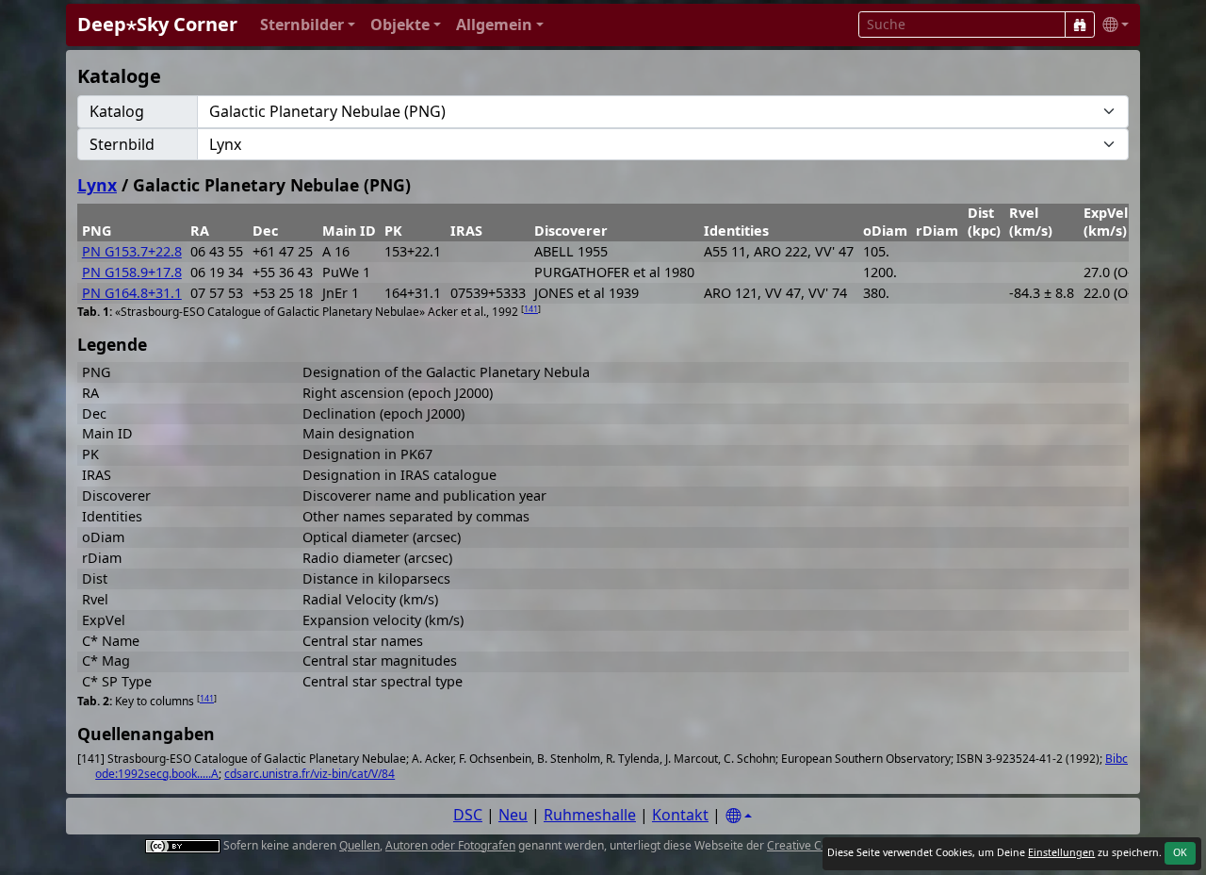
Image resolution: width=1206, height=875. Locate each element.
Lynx (97, 184)
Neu (513, 814)
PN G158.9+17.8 (132, 272)
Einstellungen (1061, 852)
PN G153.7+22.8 (132, 251)
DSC (467, 814)
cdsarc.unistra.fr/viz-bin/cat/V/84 (309, 774)
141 (531, 309)
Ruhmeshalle (590, 814)
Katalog (117, 111)
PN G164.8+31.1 (132, 293)
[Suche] (1080, 24)
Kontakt (680, 814)
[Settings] (739, 816)
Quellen (359, 845)
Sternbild (122, 144)
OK (1180, 852)
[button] (308, 25)
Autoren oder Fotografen (450, 845)
